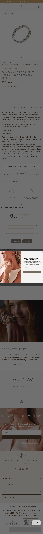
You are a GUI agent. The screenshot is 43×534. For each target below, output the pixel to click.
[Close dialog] (41, 252)
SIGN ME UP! (32, 271)
